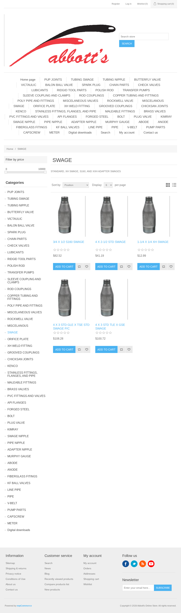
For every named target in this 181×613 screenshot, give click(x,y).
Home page (27, 79)
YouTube (151, 563)
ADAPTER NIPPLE (83, 122)
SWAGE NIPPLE (24, 122)
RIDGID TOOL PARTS (71, 90)
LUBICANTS (39, 90)
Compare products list (57, 584)
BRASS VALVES (155, 111)
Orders (87, 568)
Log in (128, 4)
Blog (47, 573)
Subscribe (163, 587)
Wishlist (87, 584)
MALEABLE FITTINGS (120, 111)
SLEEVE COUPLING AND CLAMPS (46, 95)
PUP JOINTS (53, 79)
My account (127, 132)
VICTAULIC (28, 85)
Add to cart (64, 266)
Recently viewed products (59, 579)
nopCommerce (24, 606)
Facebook (125, 563)
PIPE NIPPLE (53, 122)
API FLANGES (67, 116)
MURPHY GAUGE (117, 122)
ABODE (144, 122)
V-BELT (132, 127)
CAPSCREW (31, 132)
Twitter (134, 563)
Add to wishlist (86, 266)
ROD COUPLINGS (91, 95)
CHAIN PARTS (119, 85)
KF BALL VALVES (67, 127)
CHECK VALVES (149, 85)
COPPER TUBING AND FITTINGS (136, 95)
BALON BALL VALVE (59, 85)
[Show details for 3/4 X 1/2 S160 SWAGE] (71, 216)
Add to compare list (79, 266)
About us (11, 584)
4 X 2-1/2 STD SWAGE (110, 242)
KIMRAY (166, 116)
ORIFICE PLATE (44, 106)
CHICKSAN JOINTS (154, 106)
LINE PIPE (95, 127)
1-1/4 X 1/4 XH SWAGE (152, 242)
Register (116, 4)
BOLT (121, 116)
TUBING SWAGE (82, 79)
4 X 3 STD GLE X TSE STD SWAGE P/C (71, 326)
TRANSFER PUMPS (136, 90)
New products (52, 589)
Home (10, 148)
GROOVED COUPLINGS (115, 106)
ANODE (163, 122)
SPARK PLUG (91, 85)
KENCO (21, 111)
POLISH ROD (104, 90)
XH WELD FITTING (77, 106)
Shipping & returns (16, 568)
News (48, 568)
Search (127, 43)
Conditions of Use (15, 579)
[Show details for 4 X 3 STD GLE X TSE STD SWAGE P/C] (71, 299)
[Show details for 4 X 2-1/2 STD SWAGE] (114, 216)
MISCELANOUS (153, 100)
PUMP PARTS (155, 127)
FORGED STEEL (97, 116)
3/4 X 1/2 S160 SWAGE (68, 242)
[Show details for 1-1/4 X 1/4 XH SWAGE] (156, 216)
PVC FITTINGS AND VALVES (28, 116)
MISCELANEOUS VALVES (80, 100)
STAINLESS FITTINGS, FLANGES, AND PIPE (65, 111)
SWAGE (18, 106)
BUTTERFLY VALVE (147, 79)
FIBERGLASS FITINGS (31, 127)
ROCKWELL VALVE (120, 100)
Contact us (151, 132)
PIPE (115, 127)
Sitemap (10, 563)
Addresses (89, 573)
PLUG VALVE (143, 116)
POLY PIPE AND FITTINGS (35, 100)
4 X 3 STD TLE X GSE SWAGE (110, 326)
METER (54, 132)
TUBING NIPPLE (114, 79)
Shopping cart (91, 579)
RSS (142, 563)
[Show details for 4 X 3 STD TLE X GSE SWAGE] (114, 299)
